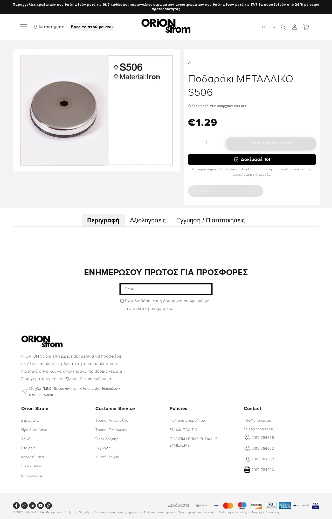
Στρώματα (30, 420)
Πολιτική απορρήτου (187, 420)
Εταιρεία (28, 448)
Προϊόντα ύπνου (35, 429)
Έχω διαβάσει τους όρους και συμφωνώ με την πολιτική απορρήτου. (167, 304)
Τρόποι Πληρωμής (111, 429)
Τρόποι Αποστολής (111, 420)
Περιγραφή (103, 220)
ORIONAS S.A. (35, 512)
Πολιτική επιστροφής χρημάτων (116, 512)
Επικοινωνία (31, 475)
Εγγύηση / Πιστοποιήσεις (210, 220)
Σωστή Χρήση (107, 457)
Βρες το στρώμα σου (92, 26)
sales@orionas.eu (258, 429)
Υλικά (26, 439)
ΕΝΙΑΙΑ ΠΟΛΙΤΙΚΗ (185, 429)
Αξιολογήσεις (148, 220)
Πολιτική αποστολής (233, 512)
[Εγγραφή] (206, 289)
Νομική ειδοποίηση (265, 512)
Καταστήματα (52, 26)
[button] (24, 27)
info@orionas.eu (257, 420)
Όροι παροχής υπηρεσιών (195, 512)
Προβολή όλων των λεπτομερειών (221, 191)
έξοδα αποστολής (260, 169)
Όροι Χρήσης (107, 439)
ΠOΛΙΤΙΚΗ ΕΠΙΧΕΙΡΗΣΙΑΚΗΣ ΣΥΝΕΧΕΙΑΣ (194, 442)
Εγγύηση (102, 448)
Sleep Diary (31, 466)
